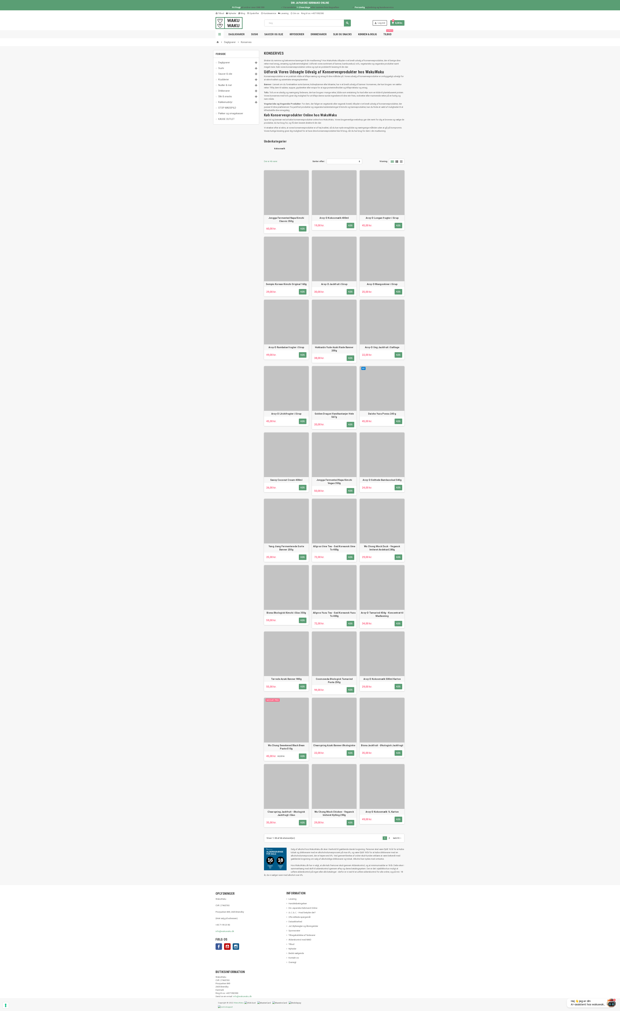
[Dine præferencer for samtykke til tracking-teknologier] (6, 1005)
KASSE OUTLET (226, 119)
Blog (242, 13)
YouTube (227, 946)
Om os (296, 13)
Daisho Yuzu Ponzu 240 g (382, 413)
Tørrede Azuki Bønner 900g (286, 679)
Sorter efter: (318, 161)
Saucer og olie (273, 34)
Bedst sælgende (296, 953)
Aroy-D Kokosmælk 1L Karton (382, 812)
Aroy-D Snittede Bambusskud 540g (382, 480)
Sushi (254, 34)
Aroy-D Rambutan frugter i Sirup (286, 347)
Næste (397, 838)
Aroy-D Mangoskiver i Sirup (382, 284)
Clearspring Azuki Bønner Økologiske (334, 745)
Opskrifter (254, 13)
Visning (383, 161)
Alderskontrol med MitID (300, 939)
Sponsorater (294, 930)
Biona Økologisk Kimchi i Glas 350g (286, 612)
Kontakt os (294, 958)
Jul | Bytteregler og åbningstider (303, 926)
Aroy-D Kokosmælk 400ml (334, 218)
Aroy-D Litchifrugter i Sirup (286, 413)
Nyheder (232, 13)
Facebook (219, 946)
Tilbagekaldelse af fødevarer (302, 935)
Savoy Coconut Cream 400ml (286, 480)
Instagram (236, 946)
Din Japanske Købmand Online (303, 908)
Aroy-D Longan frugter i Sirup (382, 218)
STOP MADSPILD (227, 107)
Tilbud (221, 13)
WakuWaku (239, 1003)
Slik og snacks (342, 34)
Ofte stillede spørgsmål (299, 917)
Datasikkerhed (295, 921)
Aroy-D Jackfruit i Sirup (334, 284)
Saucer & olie (225, 74)
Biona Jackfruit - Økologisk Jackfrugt (382, 745)
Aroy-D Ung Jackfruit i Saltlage (382, 347)
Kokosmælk (279, 148)
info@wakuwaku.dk (225, 931)
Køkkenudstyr (225, 102)
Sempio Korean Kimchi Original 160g (286, 284)
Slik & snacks (225, 96)
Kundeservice (269, 13)
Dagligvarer (236, 34)
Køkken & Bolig (367, 34)
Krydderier (297, 34)
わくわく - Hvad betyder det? (302, 912)
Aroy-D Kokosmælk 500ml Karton (382, 679)
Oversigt (292, 962)
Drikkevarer (319, 34)
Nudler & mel (225, 85)
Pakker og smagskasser (230, 113)
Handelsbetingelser (298, 903)
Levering (284, 13)
